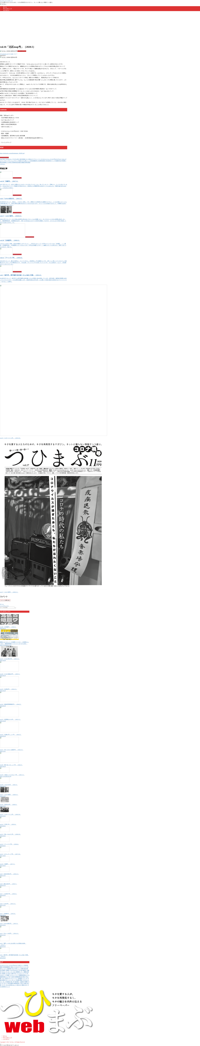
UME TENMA (6, 159)
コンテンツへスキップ (6, 0)
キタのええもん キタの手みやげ (50, 159)
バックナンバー (4, 157)
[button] (15, 54)
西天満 (21, 162)
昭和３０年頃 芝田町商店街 (11, 162)
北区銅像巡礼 (34, 160)
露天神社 (25, 162)
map (1, 159)
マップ (7, 160)
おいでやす (13, 159)
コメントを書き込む (5, 600)
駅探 (29, 162)
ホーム (5, 1036)
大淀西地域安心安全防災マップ (46, 160)
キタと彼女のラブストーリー (33, 159)
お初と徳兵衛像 (20, 159)
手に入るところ (7, 1037)
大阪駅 (57, 160)
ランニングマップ (14, 160)
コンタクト (6, 1039)
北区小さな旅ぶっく (24, 160)
